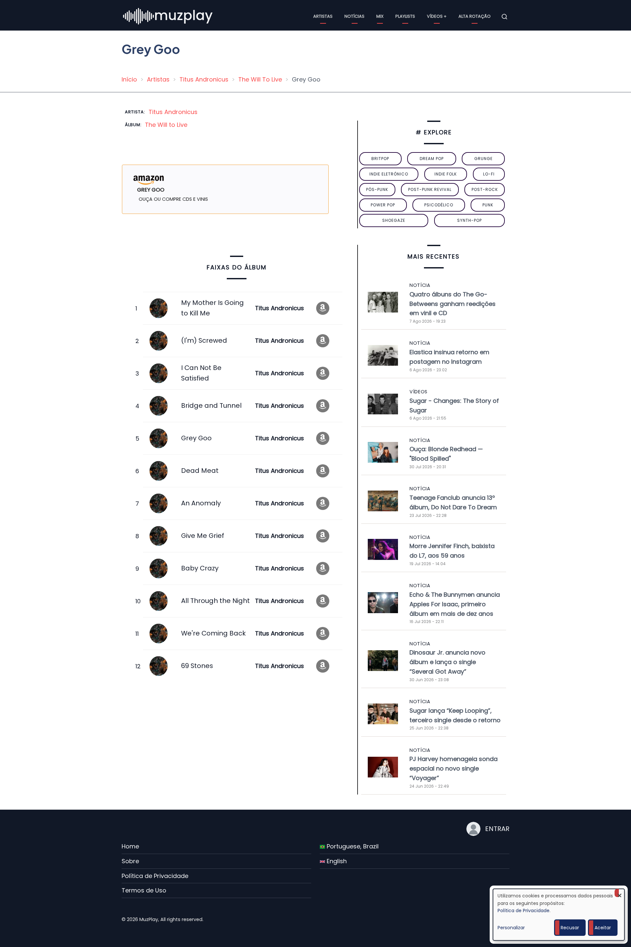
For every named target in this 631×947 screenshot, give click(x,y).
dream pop (432, 158)
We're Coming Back (213, 633)
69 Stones (197, 665)
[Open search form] (504, 17)
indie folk (445, 174)
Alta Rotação (474, 16)
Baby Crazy (200, 568)
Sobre (130, 861)
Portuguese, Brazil (352, 846)
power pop (383, 205)
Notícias (354, 16)
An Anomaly (201, 503)
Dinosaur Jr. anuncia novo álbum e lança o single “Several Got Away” (447, 662)
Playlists (405, 16)
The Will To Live (260, 79)
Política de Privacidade (155, 876)
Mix (380, 16)
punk (487, 205)
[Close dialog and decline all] (619, 893)
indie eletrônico (388, 174)
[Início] (168, 16)
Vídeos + (437, 16)
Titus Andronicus (203, 79)
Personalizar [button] (511, 927)
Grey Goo (196, 438)
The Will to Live (166, 125)
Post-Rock (485, 189)
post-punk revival (430, 189)
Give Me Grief (202, 535)
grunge (483, 158)
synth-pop (469, 220)
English (336, 861)
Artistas (323, 16)
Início (129, 79)
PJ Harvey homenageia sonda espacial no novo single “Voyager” (453, 768)
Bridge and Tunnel (211, 405)
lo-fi (489, 174)
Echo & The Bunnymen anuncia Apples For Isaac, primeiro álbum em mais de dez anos (454, 604)
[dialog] (558, 914)
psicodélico (438, 205)
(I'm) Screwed (204, 340)
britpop (380, 158)
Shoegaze (393, 220)
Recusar (570, 927)
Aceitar (603, 927)
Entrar (497, 828)
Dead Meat (200, 470)
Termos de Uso (144, 890)
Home (130, 846)
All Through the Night (215, 600)
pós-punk (377, 189)
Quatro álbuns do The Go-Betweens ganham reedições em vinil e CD (452, 303)
